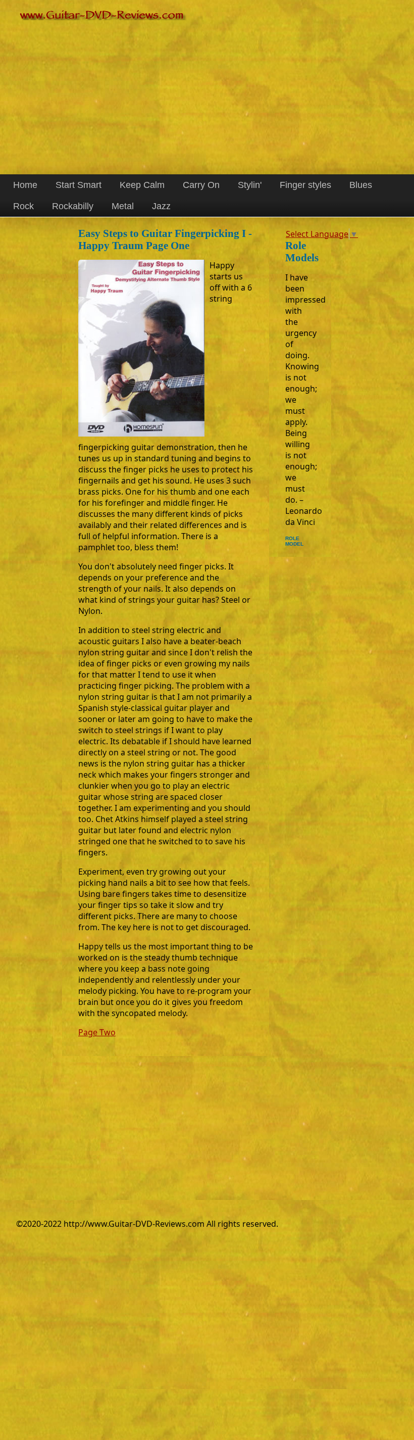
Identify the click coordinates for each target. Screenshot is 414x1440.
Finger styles (305, 185)
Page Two (97, 1032)
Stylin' (250, 185)
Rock (23, 206)
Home (25, 185)
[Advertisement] (207, 93)
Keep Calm (142, 185)
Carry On (201, 185)
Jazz (161, 206)
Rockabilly (72, 206)
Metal (123, 206)
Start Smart (78, 185)
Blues (360, 185)
